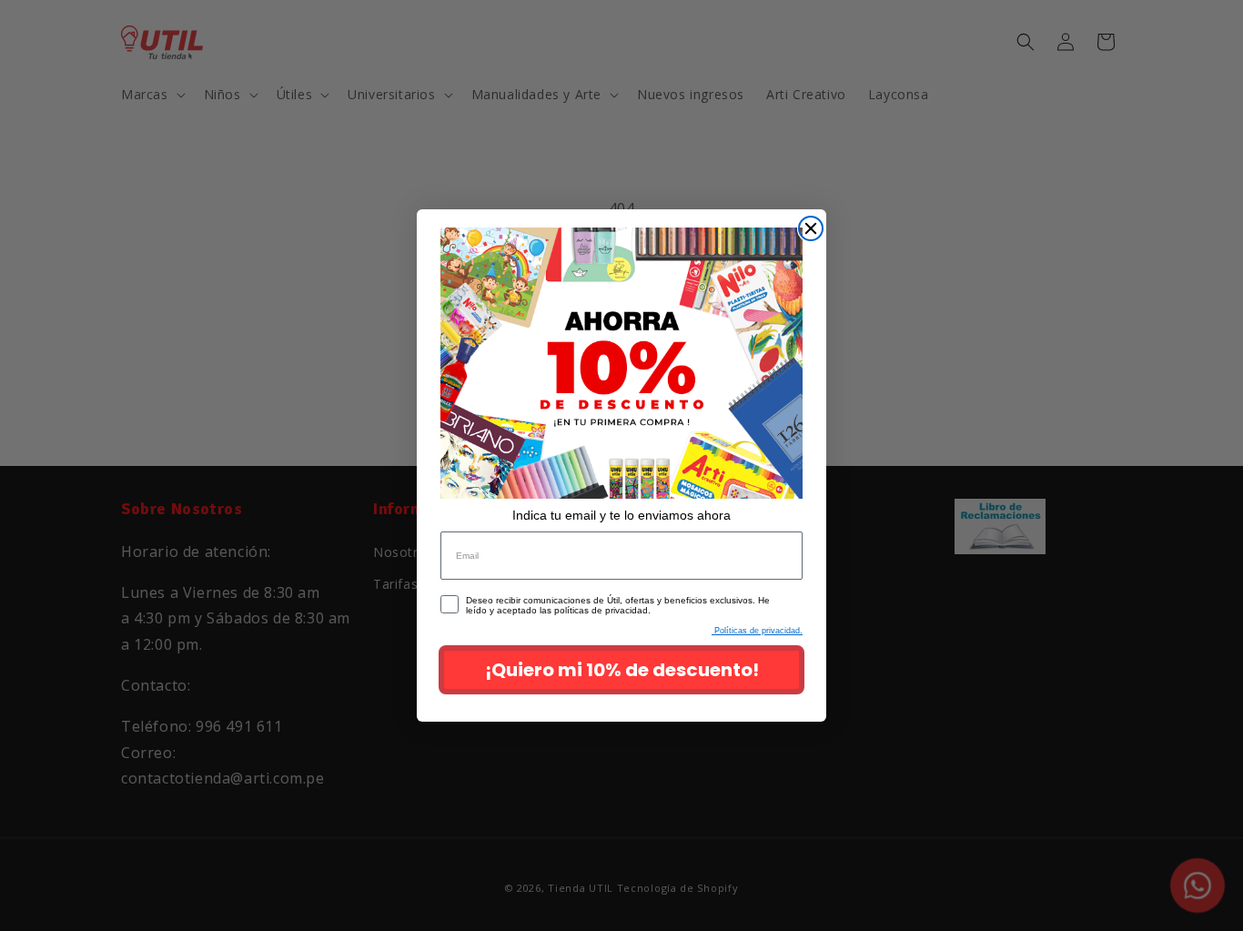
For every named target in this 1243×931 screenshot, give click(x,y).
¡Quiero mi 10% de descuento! (622, 670)
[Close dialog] (811, 228)
